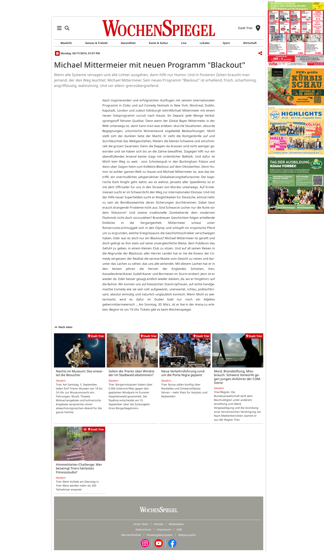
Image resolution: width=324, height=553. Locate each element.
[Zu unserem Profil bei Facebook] (172, 543)
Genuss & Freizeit (96, 43)
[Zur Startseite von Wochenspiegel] (158, 28)
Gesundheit (128, 43)
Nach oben (65, 327)
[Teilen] (260, 53)
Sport (226, 43)
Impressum (164, 529)
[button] (59, 28)
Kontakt (158, 524)
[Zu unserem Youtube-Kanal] (158, 543)
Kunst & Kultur (158, 43)
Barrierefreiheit (131, 535)
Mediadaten (176, 524)
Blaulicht (66, 43)
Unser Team (140, 524)
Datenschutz (143, 529)
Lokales (205, 43)
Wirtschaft (250, 43)
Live (183, 43)
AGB (179, 529)
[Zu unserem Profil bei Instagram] (145, 543)
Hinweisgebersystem (159, 535)
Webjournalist (187, 535)
